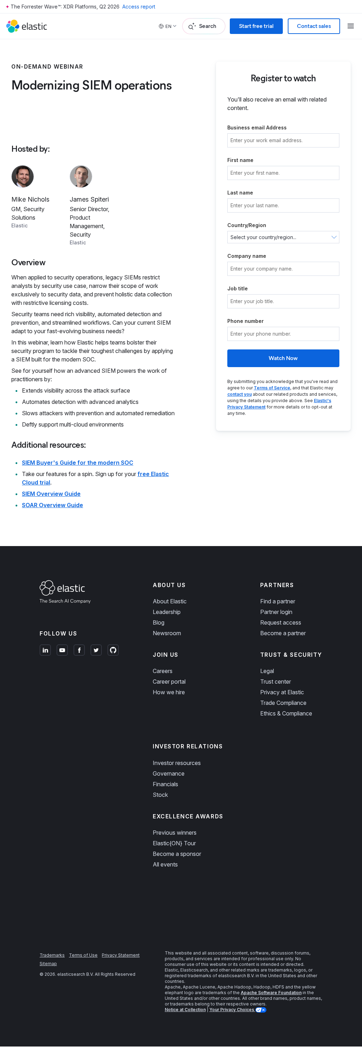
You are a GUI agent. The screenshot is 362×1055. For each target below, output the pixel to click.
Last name (240, 193)
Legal (267, 670)
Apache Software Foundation (271, 992)
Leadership (167, 611)
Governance (169, 773)
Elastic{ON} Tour (174, 843)
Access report (138, 7)
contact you (239, 394)
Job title (237, 288)
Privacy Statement (121, 955)
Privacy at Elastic (282, 692)
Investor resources (177, 762)
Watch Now (283, 358)
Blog (158, 622)
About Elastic (170, 601)
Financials (165, 784)
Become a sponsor (177, 853)
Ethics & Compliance (286, 713)
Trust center (275, 681)
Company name (246, 256)
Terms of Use (83, 955)
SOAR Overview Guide (52, 505)
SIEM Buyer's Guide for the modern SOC (77, 462)
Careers (163, 670)
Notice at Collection (185, 1009)
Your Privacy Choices (232, 1009)
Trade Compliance (283, 702)
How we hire (169, 692)
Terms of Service (272, 387)
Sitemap (48, 963)
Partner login (276, 611)
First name (240, 160)
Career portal (169, 681)
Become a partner (283, 633)
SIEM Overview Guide (51, 493)
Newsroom (167, 633)
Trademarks (52, 955)
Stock (160, 794)
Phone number (245, 321)
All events (165, 864)
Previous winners (175, 832)
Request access (280, 622)
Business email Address (257, 127)
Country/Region (246, 225)
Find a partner (277, 601)
